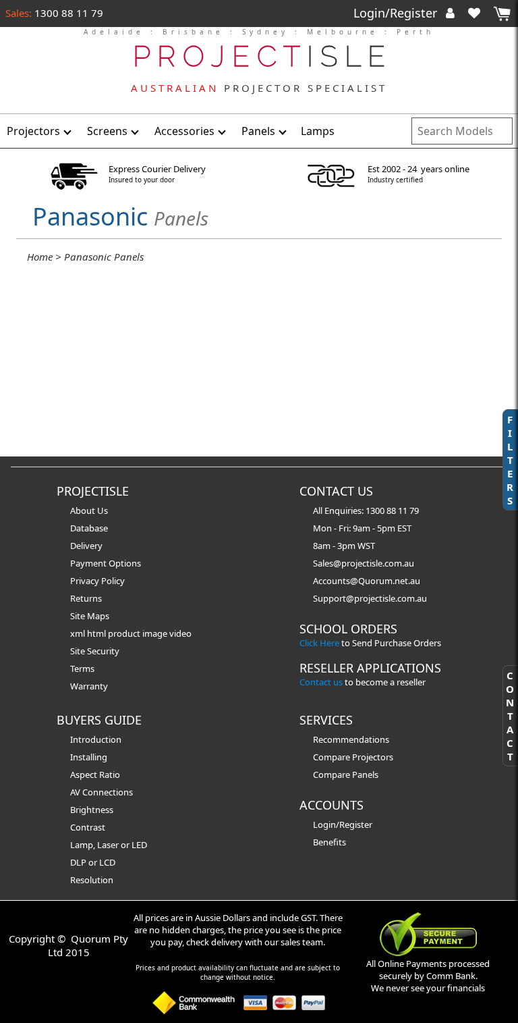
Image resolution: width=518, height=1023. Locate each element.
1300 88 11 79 (67, 13)
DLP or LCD (92, 862)
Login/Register (396, 13)
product (125, 633)
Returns (86, 598)
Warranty (89, 686)
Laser (108, 845)
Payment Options (105, 563)
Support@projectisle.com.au (370, 598)
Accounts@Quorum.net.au (366, 581)
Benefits (329, 842)
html (97, 633)
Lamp (81, 845)
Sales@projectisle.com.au (363, 563)
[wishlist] (479, 13)
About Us (89, 510)
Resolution (91, 880)
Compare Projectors (353, 757)
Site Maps (89, 616)
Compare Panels (345, 774)
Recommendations (351, 739)
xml (78, 633)
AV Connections (101, 792)
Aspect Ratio (95, 774)
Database (89, 528)
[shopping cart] (502, 14)
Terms (82, 668)
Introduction (95, 739)
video (180, 633)
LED (139, 845)
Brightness (91, 810)
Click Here (319, 643)
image (155, 633)
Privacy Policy (97, 581)
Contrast (87, 827)
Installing (88, 757)
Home (40, 256)
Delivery (86, 546)
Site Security (94, 651)
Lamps (318, 131)
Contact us (321, 682)
